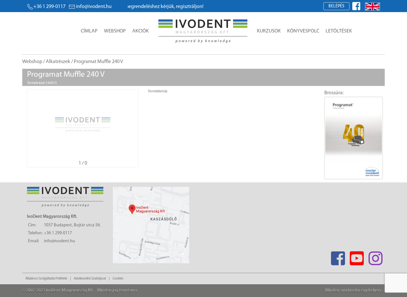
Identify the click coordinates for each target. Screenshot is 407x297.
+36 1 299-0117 (49, 6)
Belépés (336, 6)
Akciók (140, 31)
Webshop (115, 31)
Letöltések (339, 31)
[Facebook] (337, 256)
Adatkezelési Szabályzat (90, 278)
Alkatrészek (58, 61)
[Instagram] (375, 256)
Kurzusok (269, 31)
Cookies (118, 278)
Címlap (89, 31)
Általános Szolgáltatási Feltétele (46, 278)
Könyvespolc (303, 31)
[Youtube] (356, 256)
